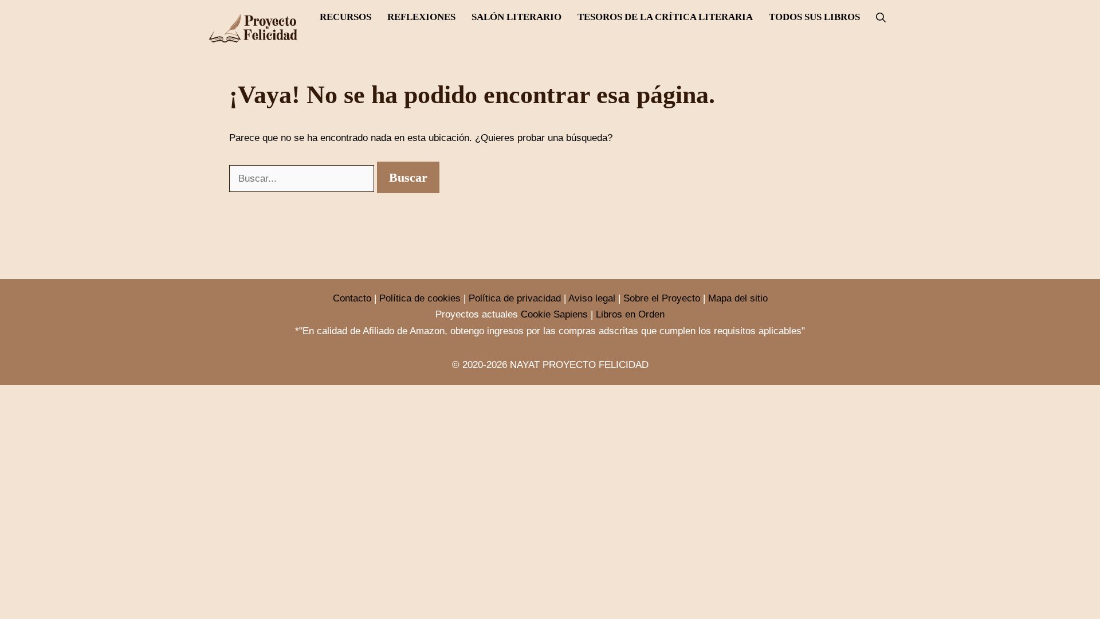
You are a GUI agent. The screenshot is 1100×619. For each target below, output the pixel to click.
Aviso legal (591, 298)
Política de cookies (420, 298)
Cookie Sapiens (554, 314)
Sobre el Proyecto (661, 298)
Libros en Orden (630, 314)
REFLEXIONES (421, 16)
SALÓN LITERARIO (516, 16)
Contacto (352, 298)
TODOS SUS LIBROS (814, 16)
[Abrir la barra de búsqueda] (881, 17)
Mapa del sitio (738, 298)
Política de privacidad (515, 298)
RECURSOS (345, 16)
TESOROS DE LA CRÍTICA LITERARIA (665, 16)
